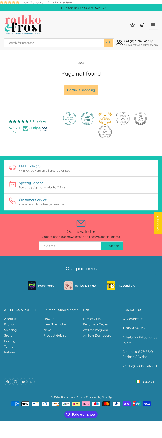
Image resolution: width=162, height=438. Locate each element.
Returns (10, 352)
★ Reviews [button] (158, 222)
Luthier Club (92, 319)
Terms (8, 347)
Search (9, 335)
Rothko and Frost (72, 397)
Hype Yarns (46, 286)
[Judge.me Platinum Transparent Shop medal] (69, 118)
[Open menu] (153, 24)
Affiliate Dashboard (97, 335)
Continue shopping (81, 90)
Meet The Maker (55, 324)
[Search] (108, 42)
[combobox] (59, 42)
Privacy (9, 341)
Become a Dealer (95, 324)
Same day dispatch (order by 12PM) (42, 187)
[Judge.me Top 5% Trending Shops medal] (105, 132)
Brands (9, 324)
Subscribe (112, 246)
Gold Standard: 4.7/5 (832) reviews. (48, 2)
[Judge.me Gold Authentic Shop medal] (105, 118)
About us (10, 319)
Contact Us (135, 319)
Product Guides (55, 335)
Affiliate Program (95, 330)
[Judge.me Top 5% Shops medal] (140, 118)
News (47, 330)
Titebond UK (126, 286)
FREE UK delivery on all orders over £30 (44, 170)
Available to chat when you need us (41, 204)
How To (49, 319)
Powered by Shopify (99, 397)
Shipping (10, 330)
